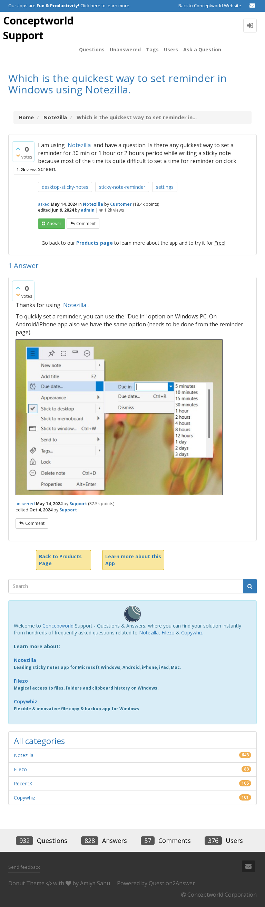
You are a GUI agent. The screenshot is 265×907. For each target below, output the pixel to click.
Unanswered (125, 49)
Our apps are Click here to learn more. (69, 6)
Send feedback (24, 867)
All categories (39, 740)
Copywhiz (192, 632)
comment (86, 223)
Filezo (168, 632)
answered (25, 504)
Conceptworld (57, 625)
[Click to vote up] (18, 148)
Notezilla (79, 145)
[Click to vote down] (18, 155)
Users (171, 49)
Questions (92, 49)
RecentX (23, 783)
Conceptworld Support (38, 27)
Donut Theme (26, 883)
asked (44, 204)
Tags (152, 49)
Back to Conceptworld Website (209, 6)
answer (54, 223)
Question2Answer (172, 883)
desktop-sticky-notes (65, 187)
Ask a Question (202, 49)
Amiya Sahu (95, 883)
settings (165, 187)
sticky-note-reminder (122, 187)
